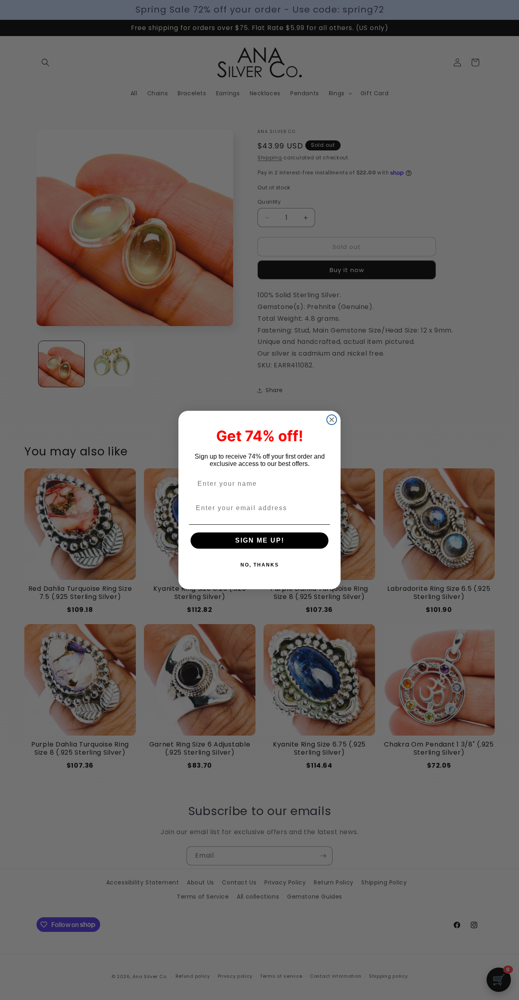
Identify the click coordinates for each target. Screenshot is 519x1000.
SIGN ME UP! (259, 540)
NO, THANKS (259, 565)
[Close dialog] (332, 420)
